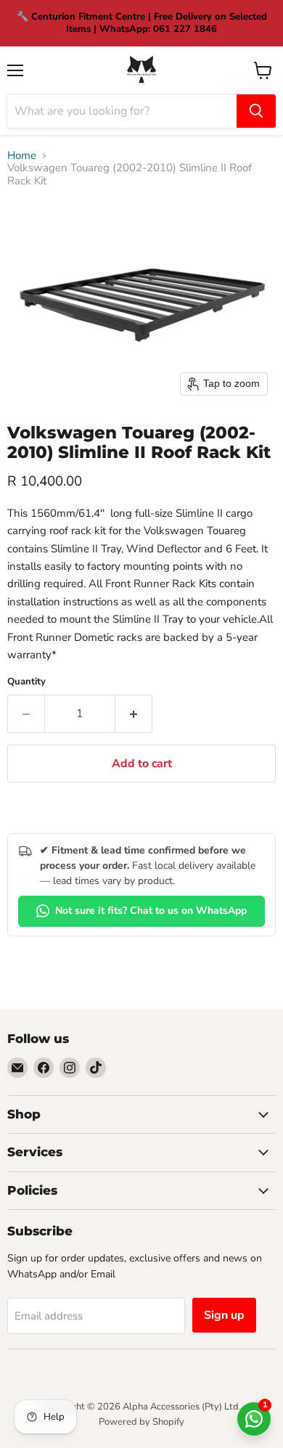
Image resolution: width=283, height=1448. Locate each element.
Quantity (26, 681)
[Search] (256, 111)
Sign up (224, 1315)
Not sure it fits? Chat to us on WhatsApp (151, 910)
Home (21, 156)
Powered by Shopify (141, 1421)
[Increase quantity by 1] (133, 713)
